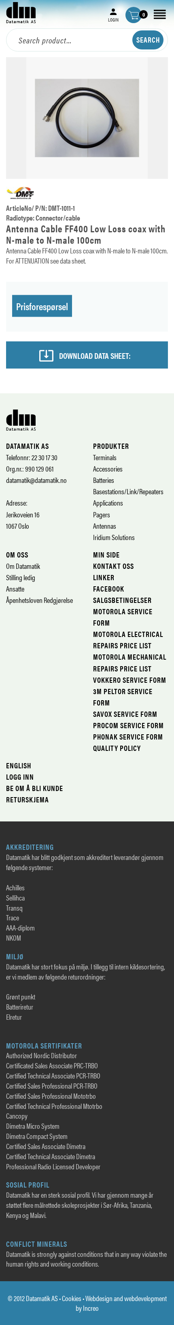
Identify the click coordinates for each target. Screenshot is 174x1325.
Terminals (105, 457)
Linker (104, 577)
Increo (91, 1308)
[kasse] (133, 15)
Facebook (108, 588)
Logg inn (20, 777)
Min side (106, 554)
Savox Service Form (125, 714)
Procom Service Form (128, 725)
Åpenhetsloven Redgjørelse (39, 600)
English (18, 765)
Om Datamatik (23, 566)
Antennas (104, 526)
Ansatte (15, 588)
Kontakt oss (113, 566)
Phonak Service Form (128, 736)
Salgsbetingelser (122, 600)
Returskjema (27, 799)
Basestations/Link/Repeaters (128, 491)
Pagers (101, 514)
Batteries (103, 480)
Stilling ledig (20, 577)
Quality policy (117, 748)
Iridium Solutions (114, 537)
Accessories (108, 468)
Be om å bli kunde (34, 788)
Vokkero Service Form (129, 680)
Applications (108, 502)
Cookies (71, 1298)
